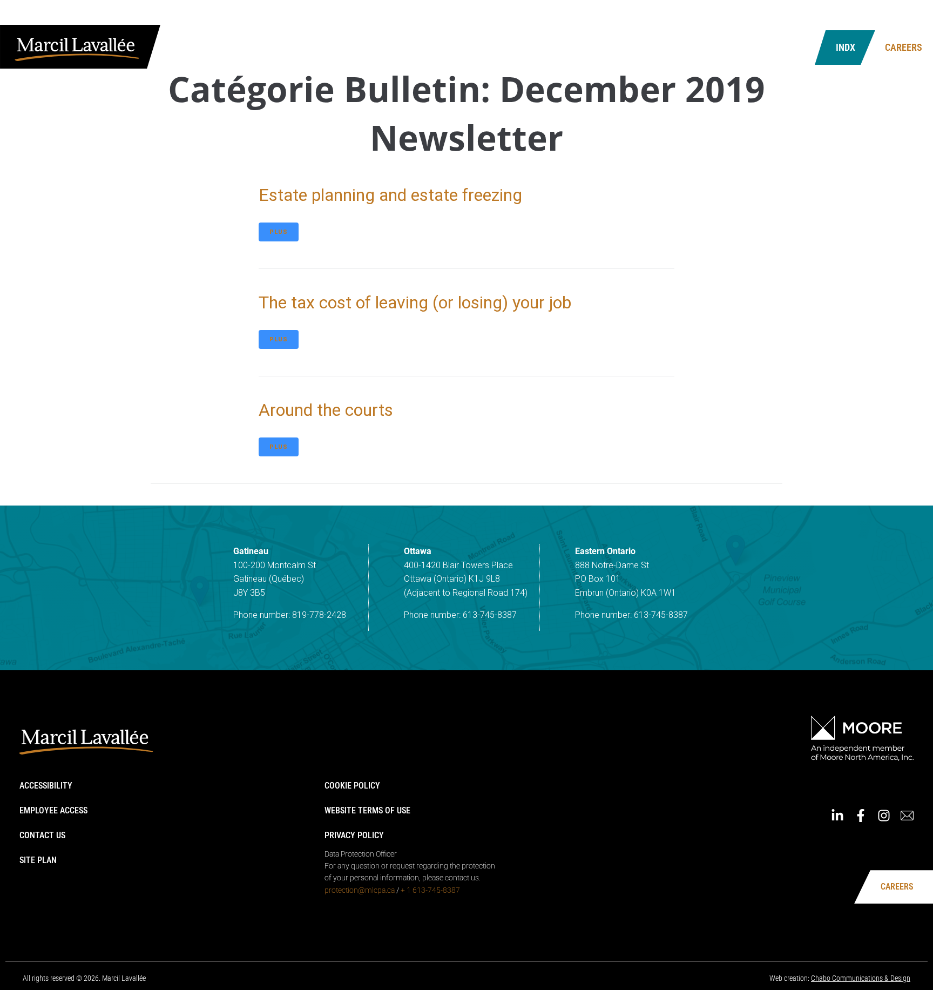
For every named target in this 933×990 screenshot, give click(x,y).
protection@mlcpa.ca (359, 890)
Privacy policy (354, 835)
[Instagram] (894, 15)
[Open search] (793, 48)
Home (711, 15)
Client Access (756, 15)
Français (809, 15)
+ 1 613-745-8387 (430, 890)
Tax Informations (644, 47)
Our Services (545, 47)
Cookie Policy (352, 785)
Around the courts (326, 410)
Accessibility (45, 785)
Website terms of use (367, 810)
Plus (278, 231)
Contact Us (740, 47)
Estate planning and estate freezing (390, 195)
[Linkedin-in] (848, 15)
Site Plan (38, 860)
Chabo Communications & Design (860, 978)
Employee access (53, 810)
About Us (465, 47)
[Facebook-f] (871, 15)
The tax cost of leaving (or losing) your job (415, 302)
